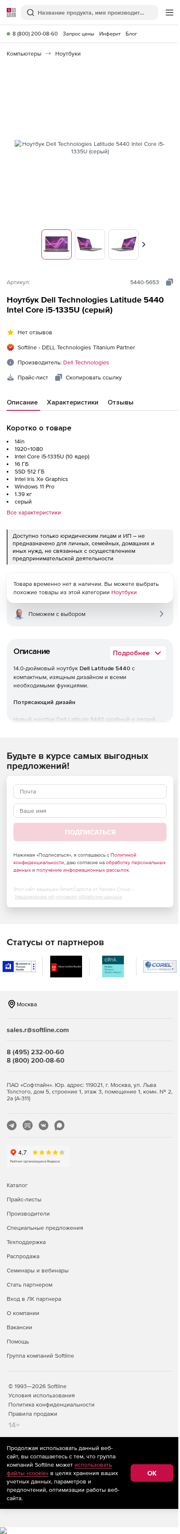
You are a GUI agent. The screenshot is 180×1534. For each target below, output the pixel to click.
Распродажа (23, 1256)
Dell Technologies (86, 362)
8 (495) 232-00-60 (35, 1052)
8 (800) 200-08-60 (35, 34)
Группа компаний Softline (40, 1355)
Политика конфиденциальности (51, 1404)
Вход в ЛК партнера (34, 1298)
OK (152, 1473)
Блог (131, 34)
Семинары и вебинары (38, 1270)
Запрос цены (78, 34)
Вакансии (19, 1327)
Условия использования (41, 1395)
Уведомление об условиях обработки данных (68, 897)
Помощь (18, 1341)
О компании (23, 1313)
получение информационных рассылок (82, 870)
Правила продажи (32, 1413)
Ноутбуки (124, 592)
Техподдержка (26, 1242)
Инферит (110, 34)
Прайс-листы (24, 1199)
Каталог (17, 1185)
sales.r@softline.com (38, 1029)
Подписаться (90, 832)
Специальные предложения (45, 1227)
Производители (28, 1213)
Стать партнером (29, 1284)
